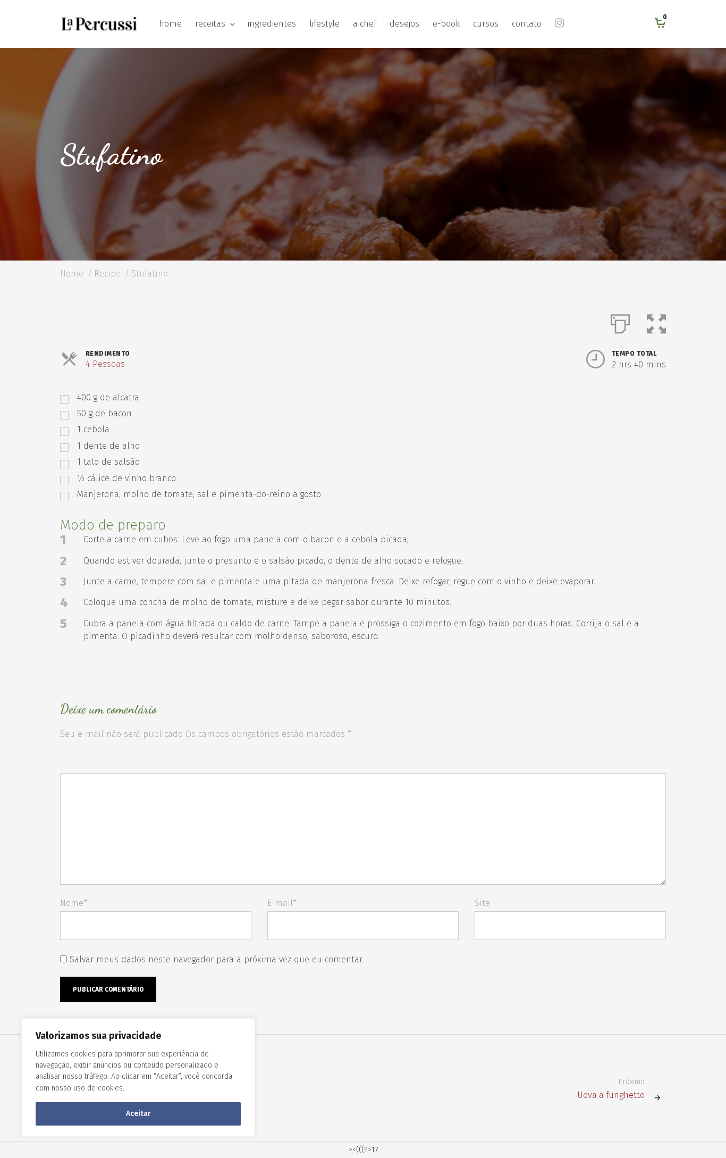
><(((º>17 (363, 1149)
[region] (138, 1077)
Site (482, 903)
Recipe (107, 273)
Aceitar (138, 1113)
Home (71, 273)
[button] (656, 321)
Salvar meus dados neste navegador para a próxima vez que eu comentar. (217, 959)
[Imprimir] (620, 321)
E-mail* (282, 903)
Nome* (73, 903)
